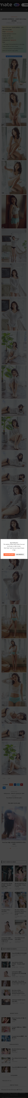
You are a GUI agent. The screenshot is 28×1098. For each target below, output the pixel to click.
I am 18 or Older (9, 554)
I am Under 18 (19, 554)
